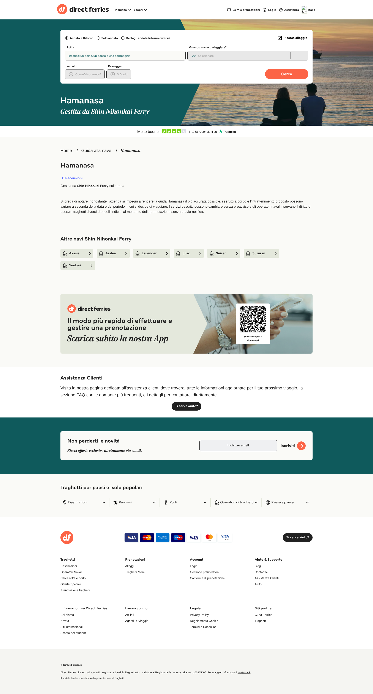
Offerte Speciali (70, 584)
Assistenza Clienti (267, 578)
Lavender (149, 253)
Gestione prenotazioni (204, 572)
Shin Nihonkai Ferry (92, 186)
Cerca (286, 74)
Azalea (110, 253)
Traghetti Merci (135, 572)
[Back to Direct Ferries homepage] (83, 9)
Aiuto (258, 584)
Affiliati (129, 615)
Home (66, 150)
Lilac (186, 253)
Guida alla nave (96, 150)
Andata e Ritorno (81, 38)
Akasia (74, 253)
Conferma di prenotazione (207, 578)
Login (193, 566)
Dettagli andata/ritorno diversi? (148, 38)
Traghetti (261, 621)
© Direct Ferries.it (71, 665)
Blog (258, 566)
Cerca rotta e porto (73, 578)
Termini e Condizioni (203, 627)
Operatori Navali (71, 572)
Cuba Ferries (263, 615)
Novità (64, 621)
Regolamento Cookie (204, 621)
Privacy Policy (199, 615)
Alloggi (129, 566)
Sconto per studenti (73, 633)
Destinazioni (68, 566)
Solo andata (109, 38)
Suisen (221, 253)
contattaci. (244, 672)
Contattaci (261, 572)
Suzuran (258, 253)
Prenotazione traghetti (75, 590)
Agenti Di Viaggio (136, 621)
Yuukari (75, 265)
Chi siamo (67, 615)
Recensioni (72, 178)
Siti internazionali (71, 627)
